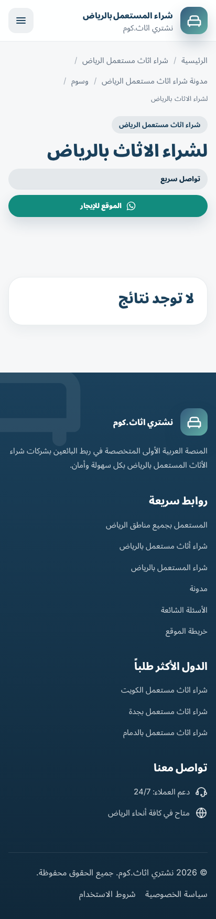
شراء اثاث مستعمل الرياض (125, 60)
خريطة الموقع (187, 631)
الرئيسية (194, 60)
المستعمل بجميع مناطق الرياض (157, 525)
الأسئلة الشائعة (184, 610)
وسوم (80, 81)
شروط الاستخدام (107, 894)
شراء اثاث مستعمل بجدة (168, 711)
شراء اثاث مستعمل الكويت (164, 690)
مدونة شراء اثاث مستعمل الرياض (155, 81)
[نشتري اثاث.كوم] (194, 422)
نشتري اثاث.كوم (143, 422)
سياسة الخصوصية (176, 894)
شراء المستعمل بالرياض (128, 15)
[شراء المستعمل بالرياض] (194, 20)
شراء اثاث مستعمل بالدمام (165, 732)
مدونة (199, 588)
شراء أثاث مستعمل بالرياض (164, 546)
